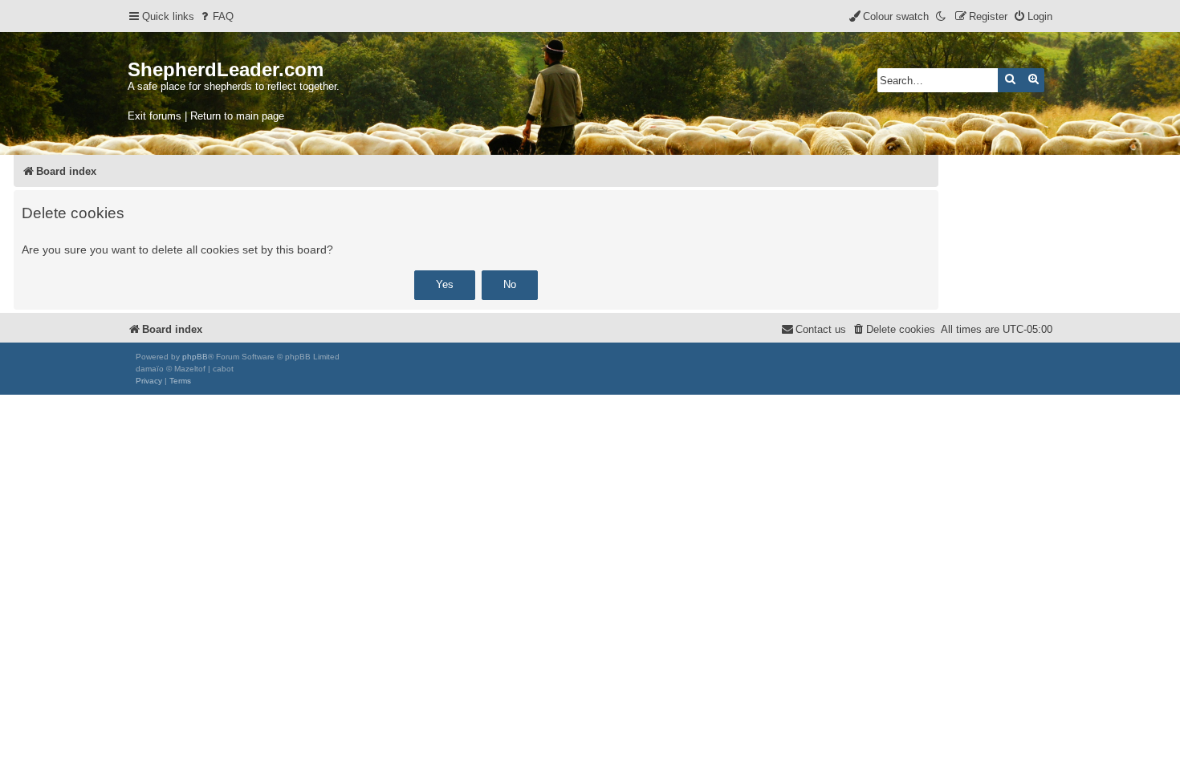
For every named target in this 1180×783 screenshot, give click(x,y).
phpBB (195, 356)
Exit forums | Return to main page (206, 116)
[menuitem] (216, 16)
